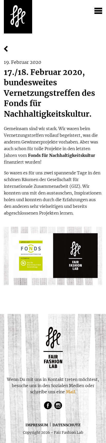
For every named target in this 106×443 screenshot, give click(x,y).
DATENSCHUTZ (66, 425)
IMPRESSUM (36, 425)
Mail (70, 391)
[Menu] (98, 11)
